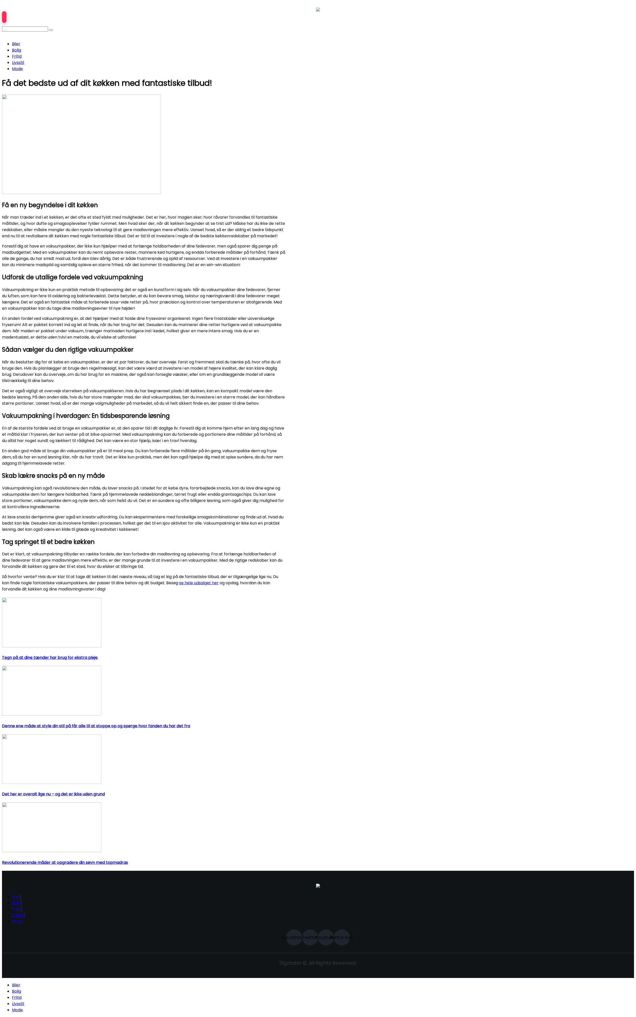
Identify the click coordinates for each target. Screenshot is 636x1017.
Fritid (17, 56)
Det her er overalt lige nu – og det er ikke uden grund (53, 794)
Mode (17, 69)
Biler (16, 44)
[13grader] (318, 886)
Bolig (16, 50)
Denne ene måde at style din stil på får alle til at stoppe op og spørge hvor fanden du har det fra (96, 726)
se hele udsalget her (199, 583)
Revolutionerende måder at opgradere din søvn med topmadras (65, 862)
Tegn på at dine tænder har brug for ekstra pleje (50, 657)
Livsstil (18, 62)
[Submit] (51, 30)
